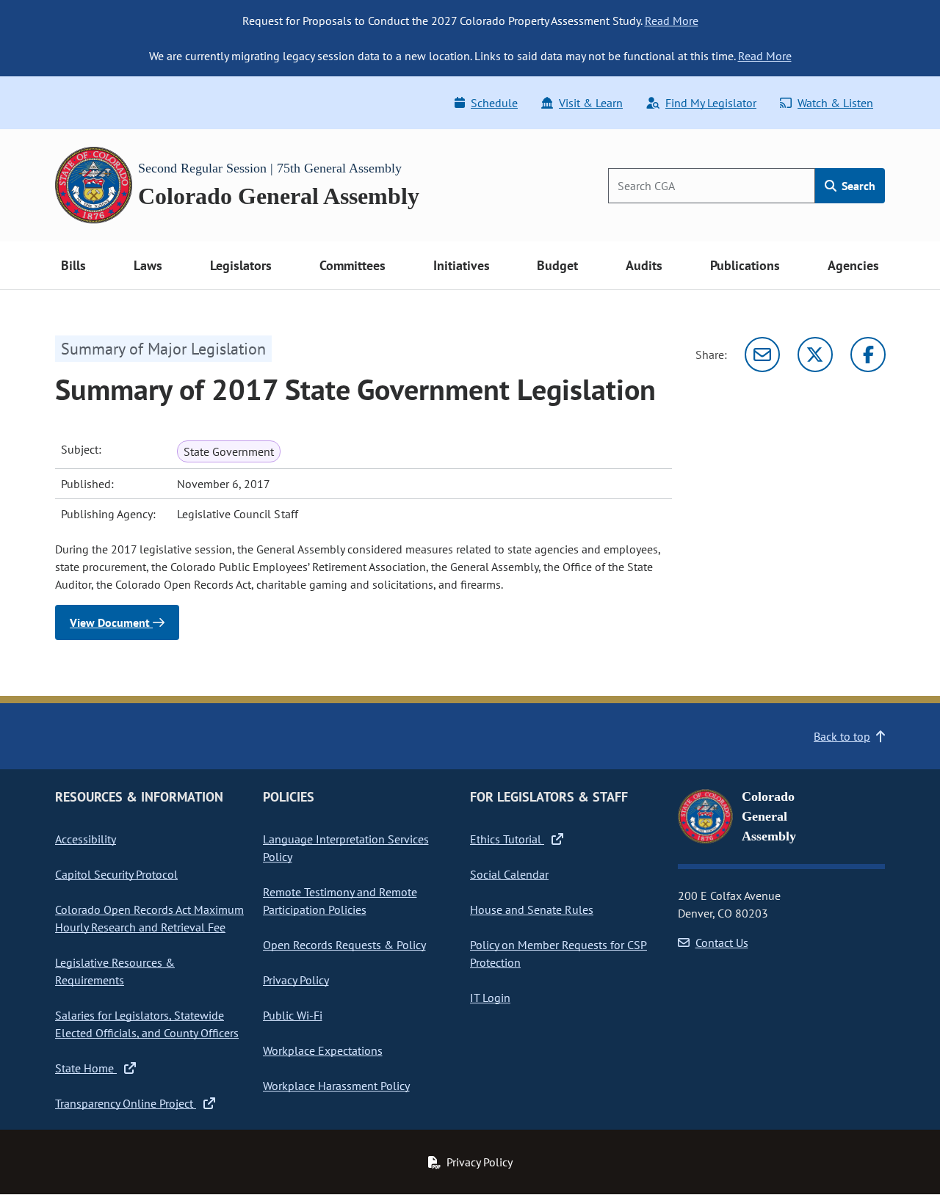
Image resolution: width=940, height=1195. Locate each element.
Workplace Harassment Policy (336, 1085)
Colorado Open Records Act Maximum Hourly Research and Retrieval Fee (149, 918)
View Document (111, 622)
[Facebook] (868, 354)
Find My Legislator (710, 102)
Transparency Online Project (125, 1103)
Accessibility (85, 839)
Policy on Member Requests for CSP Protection (558, 953)
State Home (86, 1068)
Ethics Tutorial (507, 839)
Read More (671, 20)
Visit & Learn (591, 102)
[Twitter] (815, 354)
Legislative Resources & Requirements (115, 971)
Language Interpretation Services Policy (346, 848)
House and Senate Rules (531, 909)
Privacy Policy (296, 980)
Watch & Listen (835, 102)
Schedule (494, 102)
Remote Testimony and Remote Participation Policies (340, 901)
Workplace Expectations (323, 1050)
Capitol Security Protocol (116, 874)
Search (857, 185)
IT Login (490, 997)
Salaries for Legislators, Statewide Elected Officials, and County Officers (147, 1024)
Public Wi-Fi (292, 1015)
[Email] (762, 354)
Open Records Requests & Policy (344, 944)
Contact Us (721, 942)
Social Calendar (509, 874)
